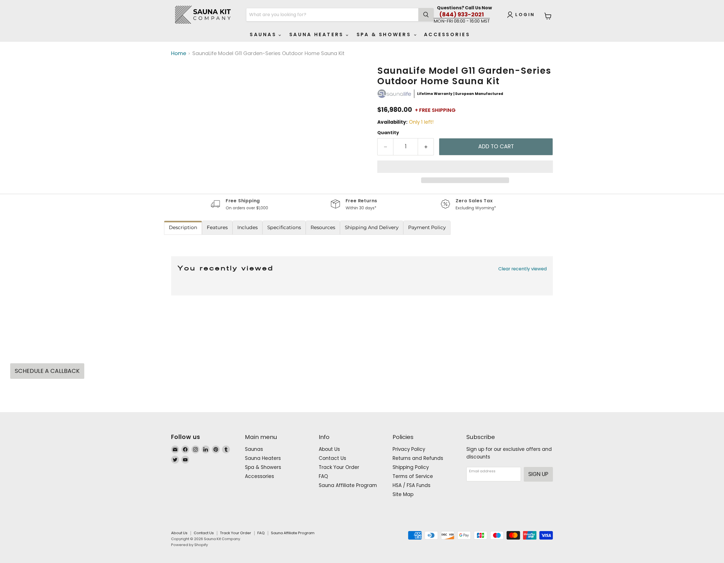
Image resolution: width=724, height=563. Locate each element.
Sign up (538, 474)
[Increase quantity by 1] (426, 146)
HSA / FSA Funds (411, 485)
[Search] (426, 14)
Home (178, 53)
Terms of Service (413, 476)
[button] (465, 166)
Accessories (447, 34)
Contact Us (332, 458)
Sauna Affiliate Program (348, 485)
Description (183, 227)
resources (323, 227)
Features (217, 227)
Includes (247, 227)
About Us (329, 449)
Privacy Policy (409, 449)
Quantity (388, 132)
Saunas (264, 34)
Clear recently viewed (522, 268)
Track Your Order (339, 467)
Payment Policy (427, 227)
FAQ (323, 476)
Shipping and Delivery (371, 227)
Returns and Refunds (418, 458)
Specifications (284, 227)
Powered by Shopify (189, 544)
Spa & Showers (385, 34)
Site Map (403, 494)
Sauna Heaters (317, 34)
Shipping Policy (411, 467)
